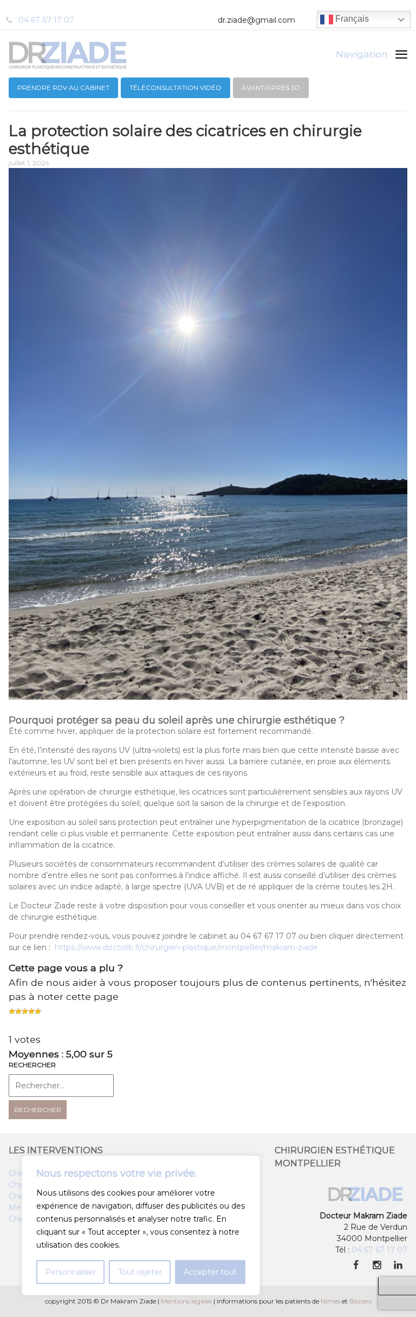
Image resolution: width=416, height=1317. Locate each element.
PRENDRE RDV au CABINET (63, 87)
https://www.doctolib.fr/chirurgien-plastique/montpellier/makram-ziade (186, 947)
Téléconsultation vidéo (175, 87)
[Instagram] (376, 1265)
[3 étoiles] (25, 1011)
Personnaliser (70, 1272)
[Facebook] (355, 1265)
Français (351, 18)
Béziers (360, 1301)
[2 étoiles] (18, 1011)
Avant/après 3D (271, 87)
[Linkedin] (397, 1265)
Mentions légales (186, 1301)
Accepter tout (210, 1272)
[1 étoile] (12, 1011)
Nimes (330, 1301)
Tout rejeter (140, 1272)
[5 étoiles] (38, 1011)
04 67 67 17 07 (46, 20)
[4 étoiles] (31, 1011)
